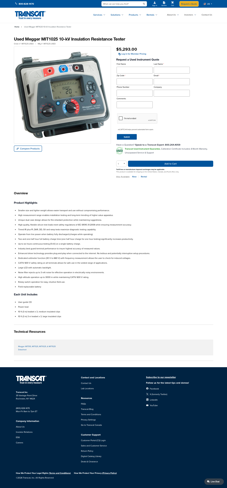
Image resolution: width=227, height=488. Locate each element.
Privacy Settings (88, 419)
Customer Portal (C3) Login (93, 440)
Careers (19, 442)
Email (156, 76)
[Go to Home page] (30, 15)
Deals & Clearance (89, 461)
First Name (121, 64)
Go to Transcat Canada (91, 424)
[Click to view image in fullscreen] (62, 95)
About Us (171, 14)
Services (97, 14)
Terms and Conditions (91, 414)
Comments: (121, 99)
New (134, 177)
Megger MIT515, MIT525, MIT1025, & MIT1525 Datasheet (37, 348)
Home (16, 26)
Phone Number (123, 87)
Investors (188, 14)
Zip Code (120, 76)
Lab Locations (87, 388)
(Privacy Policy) (109, 473)
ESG (18, 437)
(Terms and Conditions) (60, 473)
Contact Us (207, 14)
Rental (144, 177)
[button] (207, 4)
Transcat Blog (87, 409)
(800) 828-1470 (23, 408)
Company (158, 87)
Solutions (115, 14)
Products (133, 14)
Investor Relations (24, 432)
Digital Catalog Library (91, 456)
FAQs (83, 403)
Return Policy (87, 450)
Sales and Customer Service (94, 445)
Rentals (150, 14)
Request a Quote (189, 3)
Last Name (158, 64)
